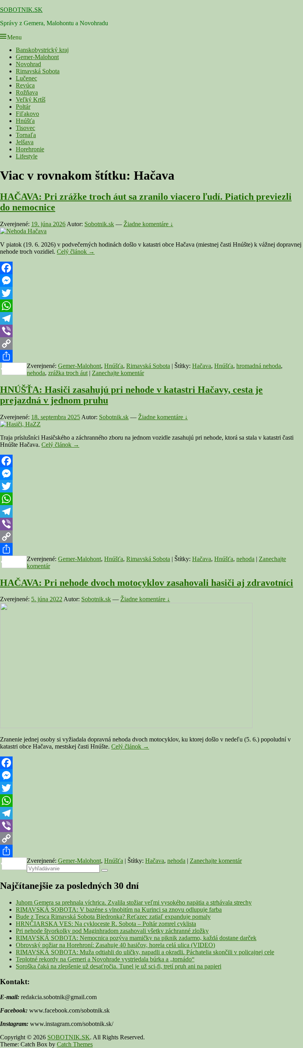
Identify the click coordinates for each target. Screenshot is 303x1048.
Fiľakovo (27, 113)
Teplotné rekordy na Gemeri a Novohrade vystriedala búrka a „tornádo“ (105, 959)
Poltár (23, 106)
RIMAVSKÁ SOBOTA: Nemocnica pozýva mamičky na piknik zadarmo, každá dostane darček (136, 938)
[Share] (151, 356)
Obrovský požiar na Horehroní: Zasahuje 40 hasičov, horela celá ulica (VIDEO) (115, 945)
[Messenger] (151, 280)
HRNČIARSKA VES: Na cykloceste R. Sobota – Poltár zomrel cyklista (106, 923)
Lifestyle (26, 156)
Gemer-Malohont (37, 57)
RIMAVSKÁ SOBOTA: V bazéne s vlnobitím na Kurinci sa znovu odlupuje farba (119, 909)
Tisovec (25, 127)
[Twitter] (151, 293)
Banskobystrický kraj (42, 49)
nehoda (36, 373)
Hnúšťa (25, 120)
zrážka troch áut (68, 373)
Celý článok (76, 251)
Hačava (201, 365)
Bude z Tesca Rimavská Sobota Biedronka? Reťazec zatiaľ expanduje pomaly (113, 916)
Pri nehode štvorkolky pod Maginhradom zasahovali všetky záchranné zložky (112, 930)
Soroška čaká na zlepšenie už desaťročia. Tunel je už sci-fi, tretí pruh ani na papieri (118, 966)
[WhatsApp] (151, 305)
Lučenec (26, 78)
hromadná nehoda (258, 365)
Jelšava (25, 142)
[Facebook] (151, 268)
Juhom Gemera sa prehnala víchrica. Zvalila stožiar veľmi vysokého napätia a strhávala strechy (134, 902)
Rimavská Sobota (38, 71)
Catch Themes (75, 1044)
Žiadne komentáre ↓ (148, 224)
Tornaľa (26, 135)
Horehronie (30, 149)
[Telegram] (151, 318)
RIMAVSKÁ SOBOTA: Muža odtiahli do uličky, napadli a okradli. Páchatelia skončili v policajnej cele (145, 952)
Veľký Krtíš (30, 99)
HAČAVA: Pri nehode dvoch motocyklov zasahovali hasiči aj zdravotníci (146, 583)
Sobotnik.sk (99, 224)
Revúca (25, 85)
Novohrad (28, 64)
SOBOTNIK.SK (21, 9)
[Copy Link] (151, 343)
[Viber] (151, 331)
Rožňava (27, 92)
